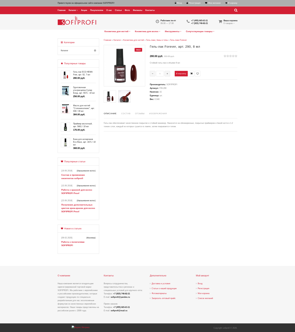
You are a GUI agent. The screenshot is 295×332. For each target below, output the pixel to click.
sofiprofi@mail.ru (119, 310)
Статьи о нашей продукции (164, 288)
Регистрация (203, 288)
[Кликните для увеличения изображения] (124, 65)
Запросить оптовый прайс (164, 298)
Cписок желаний (205, 298)
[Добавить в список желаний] (197, 73)
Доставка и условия (161, 283)
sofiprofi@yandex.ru (120, 297)
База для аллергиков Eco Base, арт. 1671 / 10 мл (84, 142)
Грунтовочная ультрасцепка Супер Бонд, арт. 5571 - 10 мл (84, 90)
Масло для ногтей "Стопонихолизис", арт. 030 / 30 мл (84, 108)
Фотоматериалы (159, 293)
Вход (200, 283)
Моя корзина (203, 293)
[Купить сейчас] (191, 73)
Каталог (64, 50)
